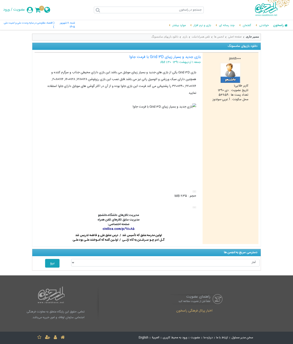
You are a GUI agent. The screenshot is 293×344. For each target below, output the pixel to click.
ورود (6, 10)
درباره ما (208, 337)
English (143, 337)
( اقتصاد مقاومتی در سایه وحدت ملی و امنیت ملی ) (29, 25)
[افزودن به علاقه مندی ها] (39, 338)
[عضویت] (47, 338)
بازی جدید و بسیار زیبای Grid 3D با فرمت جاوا (165, 57)
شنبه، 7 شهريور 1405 (67, 25)
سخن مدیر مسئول (242, 337)
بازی (184, 36)
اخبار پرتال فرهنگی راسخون (194, 311)
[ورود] (55, 338)
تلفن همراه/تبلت (201, 36)
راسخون (278, 25)
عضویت (19, 10)
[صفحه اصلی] (63, 338)
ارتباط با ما (222, 337)
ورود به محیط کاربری (175, 337)
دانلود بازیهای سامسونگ (164, 36)
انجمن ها (219, 36)
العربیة (155, 337)
